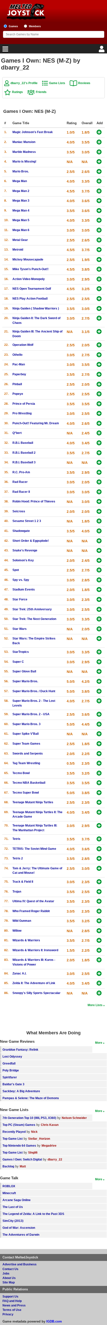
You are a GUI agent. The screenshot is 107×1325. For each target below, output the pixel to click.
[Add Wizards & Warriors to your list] (99, 940)
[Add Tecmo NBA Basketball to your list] (99, 783)
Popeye (17, 393)
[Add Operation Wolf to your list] (99, 345)
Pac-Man (18, 364)
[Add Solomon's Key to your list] (99, 560)
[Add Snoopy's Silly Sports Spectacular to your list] (99, 993)
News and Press (14, 1305)
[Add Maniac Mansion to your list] (99, 142)
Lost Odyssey (12, 1056)
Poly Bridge (10, 1070)
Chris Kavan (49, 1124)
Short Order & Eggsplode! (30, 540)
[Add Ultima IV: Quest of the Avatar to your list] (99, 901)
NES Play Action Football (30, 298)
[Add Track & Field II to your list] (99, 882)
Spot (15, 569)
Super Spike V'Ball (25, 733)
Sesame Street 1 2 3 (26, 520)
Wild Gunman (21, 920)
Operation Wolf (22, 344)
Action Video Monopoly (28, 279)
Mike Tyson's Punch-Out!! (30, 269)
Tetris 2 (17, 858)
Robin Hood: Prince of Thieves (33, 501)
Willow (16, 930)
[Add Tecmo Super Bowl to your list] (99, 793)
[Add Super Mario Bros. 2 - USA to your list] (99, 714)
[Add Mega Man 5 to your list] (99, 220)
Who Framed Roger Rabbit (31, 911)
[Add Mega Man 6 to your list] (99, 230)
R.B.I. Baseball (22, 442)
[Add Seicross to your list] (99, 511)
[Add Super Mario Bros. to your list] (99, 681)
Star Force (19, 599)
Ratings (17, 92)
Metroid (17, 249)
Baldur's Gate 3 (13, 1084)
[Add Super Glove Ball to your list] (99, 671)
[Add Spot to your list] (99, 570)
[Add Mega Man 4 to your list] (99, 210)
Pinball (17, 384)
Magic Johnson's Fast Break (32, 132)
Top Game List (12, 1138)
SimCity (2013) (12, 1220)
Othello (17, 354)
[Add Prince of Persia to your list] (99, 404)
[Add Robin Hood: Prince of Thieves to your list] (99, 501)
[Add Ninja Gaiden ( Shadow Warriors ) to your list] (99, 308)
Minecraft (9, 1193)
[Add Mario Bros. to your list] (99, 171)
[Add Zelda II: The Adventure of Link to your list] (99, 983)
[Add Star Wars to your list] (99, 629)
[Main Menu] (4, 50)
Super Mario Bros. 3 (26, 724)
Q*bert (17, 432)
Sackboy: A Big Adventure (21, 1091)
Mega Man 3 (20, 200)
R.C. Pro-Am (21, 472)
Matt (23, 1166)
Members (35, 26)
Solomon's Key (23, 560)
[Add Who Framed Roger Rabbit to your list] (99, 911)
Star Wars (19, 628)
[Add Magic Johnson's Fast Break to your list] (99, 132)
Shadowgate (21, 530)
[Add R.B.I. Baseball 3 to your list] (99, 462)
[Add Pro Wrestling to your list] (99, 413)
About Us (9, 1277)
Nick (34, 1131)
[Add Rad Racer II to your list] (99, 492)
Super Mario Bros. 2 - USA (31, 714)
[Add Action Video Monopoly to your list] (99, 279)
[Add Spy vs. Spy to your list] (99, 580)
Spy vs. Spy (20, 579)
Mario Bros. (20, 171)
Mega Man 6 (20, 230)
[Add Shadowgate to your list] (99, 531)
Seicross (18, 511)
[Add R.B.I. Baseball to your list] (99, 443)
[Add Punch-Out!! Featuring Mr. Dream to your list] (99, 423)
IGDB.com (54, 1321)
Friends (41, 92)
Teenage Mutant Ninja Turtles (32, 802)
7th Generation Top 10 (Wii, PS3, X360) (29, 1117)
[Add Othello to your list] (99, 355)
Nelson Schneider (74, 1117)
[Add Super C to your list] (99, 662)
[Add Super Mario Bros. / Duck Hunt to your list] (99, 691)
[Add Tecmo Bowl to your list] (99, 773)
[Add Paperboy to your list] (99, 374)
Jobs (5, 1273)
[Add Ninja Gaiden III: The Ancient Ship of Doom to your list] (99, 331)
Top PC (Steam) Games (18, 1124)
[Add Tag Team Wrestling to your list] (99, 763)
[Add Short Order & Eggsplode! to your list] (99, 541)
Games (13, 26)
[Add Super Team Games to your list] (99, 744)
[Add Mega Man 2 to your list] (99, 191)
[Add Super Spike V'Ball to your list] (99, 734)
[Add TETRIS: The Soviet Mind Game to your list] (99, 849)
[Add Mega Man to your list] (99, 181)
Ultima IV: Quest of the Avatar (33, 901)
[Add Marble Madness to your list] (99, 152)
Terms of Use (11, 1309)
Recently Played (14, 1131)
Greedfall (8, 1063)
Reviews (84, 83)
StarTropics (20, 651)
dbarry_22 (55, 1159)
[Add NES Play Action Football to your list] (99, 299)
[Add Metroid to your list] (99, 250)
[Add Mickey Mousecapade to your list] (99, 259)
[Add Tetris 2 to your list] (99, 858)
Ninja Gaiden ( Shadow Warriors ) (35, 308)
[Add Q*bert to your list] (99, 433)
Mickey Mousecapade (27, 259)
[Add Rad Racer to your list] (99, 482)
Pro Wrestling (22, 413)
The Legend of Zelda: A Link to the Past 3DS (33, 1213)
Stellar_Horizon (39, 1138)
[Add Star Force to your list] (99, 599)
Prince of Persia (23, 403)
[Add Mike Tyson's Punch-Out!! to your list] (99, 269)
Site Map (8, 1282)
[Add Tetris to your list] (99, 839)
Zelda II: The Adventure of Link (33, 983)
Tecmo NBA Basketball (28, 782)
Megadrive (49, 1145)
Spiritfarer (9, 1077)
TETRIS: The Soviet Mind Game (34, 848)
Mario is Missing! (24, 161)
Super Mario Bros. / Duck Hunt (33, 691)
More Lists (95, 1005)
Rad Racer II (21, 491)
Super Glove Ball (24, 671)
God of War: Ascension (18, 1227)
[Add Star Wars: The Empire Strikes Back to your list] (99, 638)
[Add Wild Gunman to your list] (99, 921)
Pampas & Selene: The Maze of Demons (30, 1098)
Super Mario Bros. (25, 681)
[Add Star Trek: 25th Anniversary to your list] (99, 609)
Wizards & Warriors (26, 940)
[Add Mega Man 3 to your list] (99, 201)
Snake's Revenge (24, 550)
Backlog (8, 1166)
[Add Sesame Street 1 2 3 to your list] (99, 521)
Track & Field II (22, 881)
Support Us (10, 1296)
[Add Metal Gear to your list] (99, 240)
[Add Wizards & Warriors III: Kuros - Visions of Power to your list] (99, 960)
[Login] (102, 50)
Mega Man (19, 181)
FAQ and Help (12, 1300)
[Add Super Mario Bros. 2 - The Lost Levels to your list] (99, 701)
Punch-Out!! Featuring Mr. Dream (35, 423)
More (98, 1042)
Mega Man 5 (20, 220)
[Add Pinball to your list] (99, 384)
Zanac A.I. (19, 973)
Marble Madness (24, 151)
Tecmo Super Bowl (25, 792)
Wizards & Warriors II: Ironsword (35, 950)
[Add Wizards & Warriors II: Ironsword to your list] (99, 950)
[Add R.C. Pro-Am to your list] (99, 472)
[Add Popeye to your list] (99, 394)
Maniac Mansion (23, 141)
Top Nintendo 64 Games (19, 1145)
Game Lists (57, 83)
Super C (18, 661)
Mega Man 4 (20, 210)
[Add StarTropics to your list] (99, 652)
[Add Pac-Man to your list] (99, 364)
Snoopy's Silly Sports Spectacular (36, 992)
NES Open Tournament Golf (31, 288)
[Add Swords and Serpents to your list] (99, 754)
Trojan (16, 891)
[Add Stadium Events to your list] (99, 589)
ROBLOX (8, 1186)
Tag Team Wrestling (26, 763)
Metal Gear (20, 239)
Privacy (7, 1314)
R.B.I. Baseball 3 (24, 462)
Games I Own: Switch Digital (22, 1159)
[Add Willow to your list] (99, 931)
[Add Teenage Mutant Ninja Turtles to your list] (99, 802)
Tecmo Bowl (21, 773)
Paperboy (19, 374)
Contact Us (10, 1269)
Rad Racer (20, 481)
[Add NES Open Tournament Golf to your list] (99, 289)
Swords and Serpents (27, 753)
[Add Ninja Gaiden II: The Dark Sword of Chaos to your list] (99, 318)
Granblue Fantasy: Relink (20, 1049)
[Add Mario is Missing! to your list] (99, 162)
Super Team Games (26, 743)
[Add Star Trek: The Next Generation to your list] (99, 619)
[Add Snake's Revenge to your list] (99, 550)
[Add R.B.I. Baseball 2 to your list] (99, 453)
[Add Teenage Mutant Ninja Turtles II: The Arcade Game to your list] (99, 812)
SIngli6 (33, 1152)
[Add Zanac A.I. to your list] (99, 973)
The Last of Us (12, 1206)
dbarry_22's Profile (24, 83)
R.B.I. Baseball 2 (24, 452)
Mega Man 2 (20, 190)
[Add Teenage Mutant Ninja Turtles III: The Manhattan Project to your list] (99, 825)
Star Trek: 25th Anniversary (32, 609)
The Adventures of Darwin (20, 1234)
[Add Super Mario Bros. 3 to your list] (99, 724)
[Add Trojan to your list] (99, 892)
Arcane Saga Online (16, 1200)
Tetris (16, 838)
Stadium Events (23, 589)
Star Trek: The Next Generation (34, 618)
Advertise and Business (19, 1264)
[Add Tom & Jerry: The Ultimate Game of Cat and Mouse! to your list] (99, 868)
